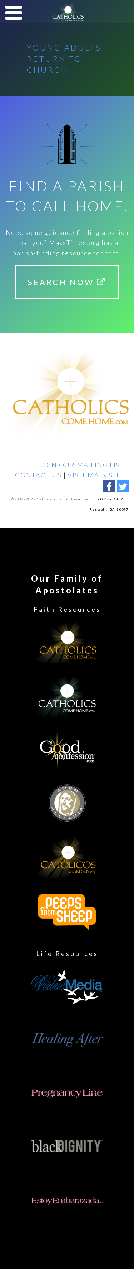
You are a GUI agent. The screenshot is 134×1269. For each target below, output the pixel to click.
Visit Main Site (96, 475)
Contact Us (38, 475)
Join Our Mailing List (82, 465)
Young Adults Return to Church (64, 58)
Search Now (62, 282)
